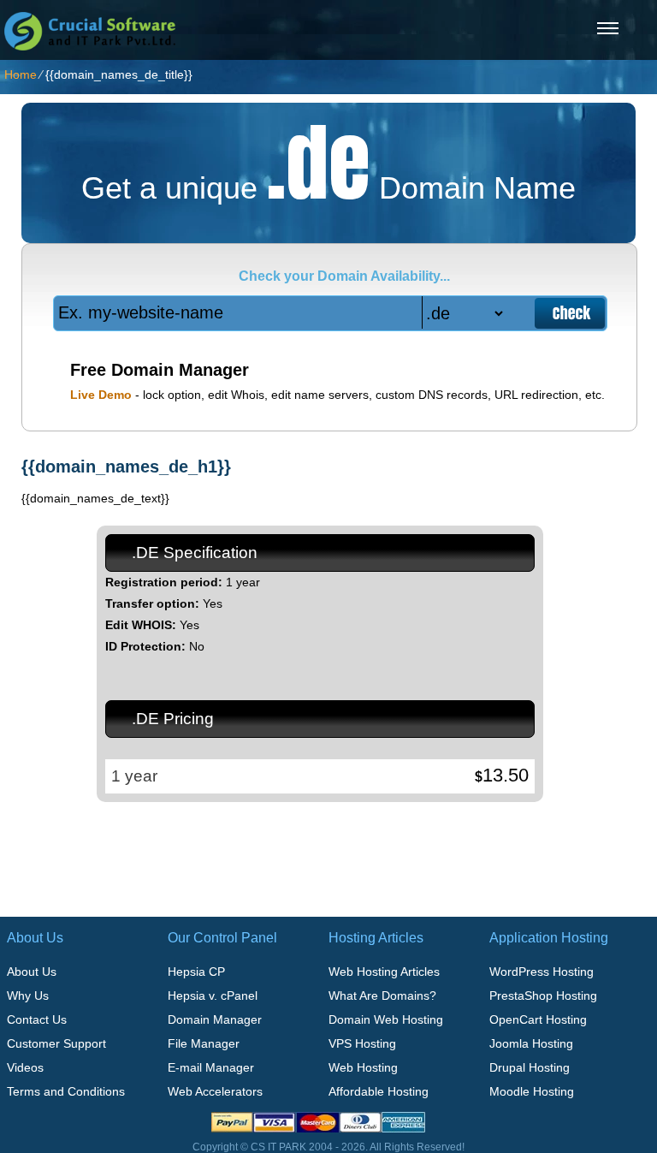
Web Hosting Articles (384, 971)
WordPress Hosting (541, 971)
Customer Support (56, 1043)
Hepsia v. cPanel (212, 995)
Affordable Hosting (378, 1091)
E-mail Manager (211, 1067)
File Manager (204, 1043)
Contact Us (37, 1019)
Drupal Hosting (529, 1067)
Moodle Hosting (531, 1091)
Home (20, 74)
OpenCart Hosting (538, 1019)
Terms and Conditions (66, 1091)
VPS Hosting (362, 1043)
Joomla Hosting (531, 1043)
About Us (31, 971)
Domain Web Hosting (385, 1019)
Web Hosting (363, 1067)
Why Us (28, 995)
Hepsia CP (196, 971)
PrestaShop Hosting (543, 995)
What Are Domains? (382, 995)
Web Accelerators (215, 1091)
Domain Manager (215, 1019)
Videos (25, 1067)
